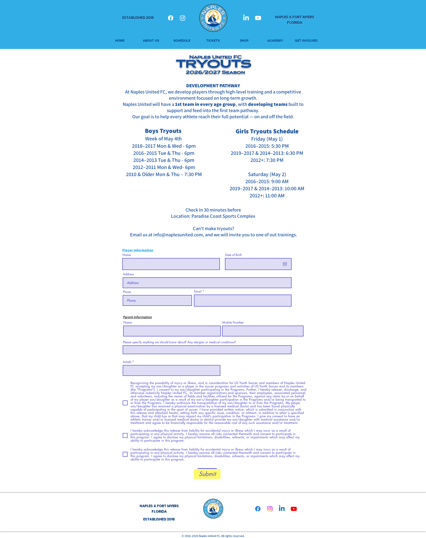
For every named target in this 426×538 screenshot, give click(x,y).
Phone (127, 291)
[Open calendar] (285, 264)
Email (197, 291)
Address (128, 274)
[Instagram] (182, 17)
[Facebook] (170, 17)
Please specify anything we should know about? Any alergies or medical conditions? (179, 342)
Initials (127, 361)
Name (126, 254)
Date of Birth (233, 254)
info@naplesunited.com (178, 234)
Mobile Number (233, 322)
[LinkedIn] (246, 17)
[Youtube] (258, 17)
